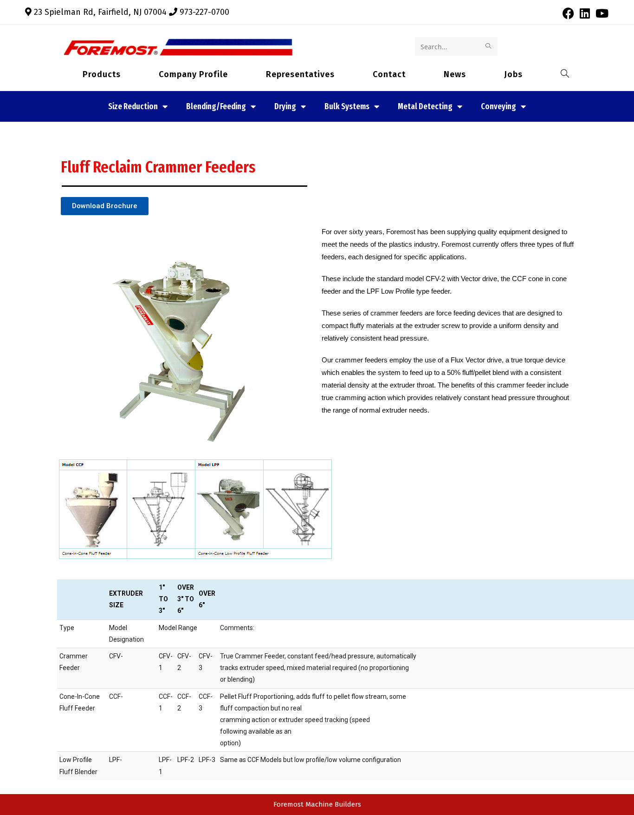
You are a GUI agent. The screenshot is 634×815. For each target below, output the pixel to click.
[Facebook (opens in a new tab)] (568, 13)
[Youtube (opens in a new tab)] (600, 13)
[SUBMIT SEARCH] (489, 46)
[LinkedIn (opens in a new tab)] (585, 13)
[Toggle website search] (556, 74)
